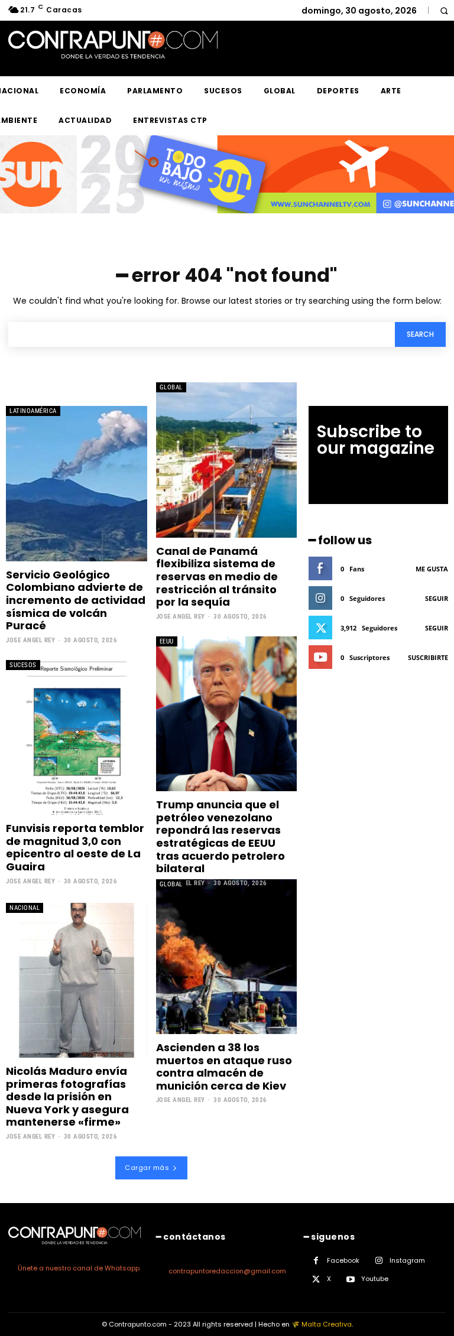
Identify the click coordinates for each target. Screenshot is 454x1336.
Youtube (374, 1278)
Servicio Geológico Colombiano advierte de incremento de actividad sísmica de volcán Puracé (75, 600)
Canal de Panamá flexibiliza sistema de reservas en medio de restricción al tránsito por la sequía (217, 576)
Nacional (24, 908)
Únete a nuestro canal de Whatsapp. (79, 1268)
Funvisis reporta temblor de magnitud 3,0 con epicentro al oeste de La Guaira (75, 847)
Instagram (407, 1260)
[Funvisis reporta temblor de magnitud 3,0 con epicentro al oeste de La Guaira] (76, 737)
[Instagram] (378, 1260)
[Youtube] (350, 1279)
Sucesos (23, 665)
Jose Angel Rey (30, 640)
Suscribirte (428, 657)
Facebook (343, 1260)
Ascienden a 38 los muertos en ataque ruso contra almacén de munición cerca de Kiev (224, 1066)
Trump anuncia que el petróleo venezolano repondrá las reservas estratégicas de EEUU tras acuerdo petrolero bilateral (220, 836)
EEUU (167, 641)
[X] (316, 1279)
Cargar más (147, 1167)
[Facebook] (316, 1260)
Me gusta (432, 568)
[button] (443, 10)
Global (171, 387)
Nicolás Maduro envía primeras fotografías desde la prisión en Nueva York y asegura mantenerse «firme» (67, 1096)
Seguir (436, 598)
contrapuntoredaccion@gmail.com (227, 1271)
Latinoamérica (33, 411)
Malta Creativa (326, 1324)
